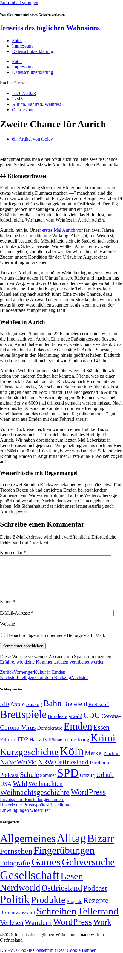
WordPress (88, 792)
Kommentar (13, 552)
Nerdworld (20, 887)
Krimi (103, 738)
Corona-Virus (18, 727)
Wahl (20, 783)
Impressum (22, 45)
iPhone (55, 739)
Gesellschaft (29, 875)
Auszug (34, 704)
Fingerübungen (64, 850)
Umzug (87, 775)
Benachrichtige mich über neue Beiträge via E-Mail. (56, 635)
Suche (6, 82)
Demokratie (49, 728)
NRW (46, 762)
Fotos (17, 40)
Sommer (48, 775)
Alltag (71, 838)
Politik (15, 899)
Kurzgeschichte (29, 752)
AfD (4, 704)
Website (7, 623)
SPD (68, 772)
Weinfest (52, 104)
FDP (23, 739)
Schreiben (56, 911)
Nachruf (112, 753)
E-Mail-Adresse (16, 612)
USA (6, 784)
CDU (92, 715)
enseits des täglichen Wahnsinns (50, 28)
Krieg (83, 739)
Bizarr (100, 838)
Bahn (52, 703)
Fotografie (15, 863)
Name (7, 601)
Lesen (72, 876)
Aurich (18, 104)
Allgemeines (28, 838)
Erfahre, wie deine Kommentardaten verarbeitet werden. (53, 661)
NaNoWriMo (18, 762)
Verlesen (12, 922)
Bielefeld (75, 703)
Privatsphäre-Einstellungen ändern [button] (32, 799)
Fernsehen (16, 851)
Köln (72, 751)
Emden (78, 726)
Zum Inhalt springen (19, 2)
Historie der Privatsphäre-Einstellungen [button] (37, 804)
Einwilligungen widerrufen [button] (25, 810)
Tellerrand (98, 911)
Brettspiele (23, 714)
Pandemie (100, 763)
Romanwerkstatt (17, 913)
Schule (29, 774)
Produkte (48, 899)
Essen (101, 727)
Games (46, 862)
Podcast (9, 774)
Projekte (74, 901)
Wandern (38, 922)
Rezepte (96, 900)
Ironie (69, 739)
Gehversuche (88, 861)
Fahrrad (34, 104)
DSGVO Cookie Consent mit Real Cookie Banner (48, 950)
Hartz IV (39, 739)
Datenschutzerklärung (32, 51)
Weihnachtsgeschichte (35, 792)
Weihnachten (45, 783)
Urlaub (105, 774)
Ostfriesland (23, 109)
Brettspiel (98, 704)
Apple (17, 704)
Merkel (94, 753)
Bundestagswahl (65, 716)
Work (102, 922)
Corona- (111, 716)
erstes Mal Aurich (58, 230)
